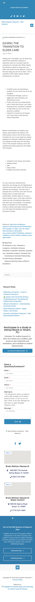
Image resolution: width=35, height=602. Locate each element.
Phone (6, 385)
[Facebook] (17, 16)
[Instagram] (20, 16)
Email (6, 377)
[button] (31, 25)
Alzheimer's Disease (18, 248)
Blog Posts (8, 243)
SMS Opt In (8, 392)
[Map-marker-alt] (14, 16)
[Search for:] (17, 275)
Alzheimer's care (10, 245)
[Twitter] (23, 16)
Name (6, 370)
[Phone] (11, 16)
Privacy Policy (17, 580)
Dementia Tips (26, 253)
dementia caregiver (13, 253)
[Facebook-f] (15, 444)
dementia (22, 251)
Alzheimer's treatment (10, 251)
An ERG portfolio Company (19, 7)
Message (7, 408)
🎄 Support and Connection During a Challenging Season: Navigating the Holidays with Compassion (16, 299)
